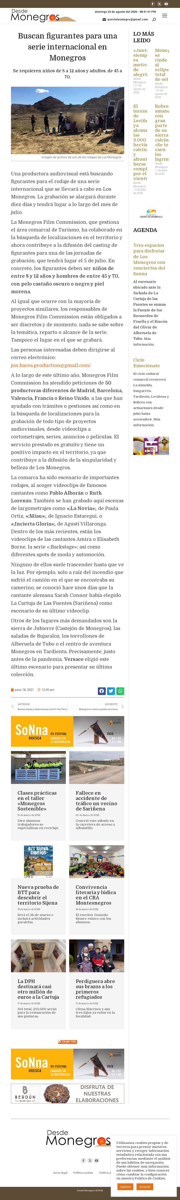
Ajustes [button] (125, 1186)
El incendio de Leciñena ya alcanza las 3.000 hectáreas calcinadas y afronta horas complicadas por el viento (147, 142)
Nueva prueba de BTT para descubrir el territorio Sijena (38, 895)
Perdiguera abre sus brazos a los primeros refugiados (95, 989)
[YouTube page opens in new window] (166, 4)
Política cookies (83, 1172)
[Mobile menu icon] (164, 15)
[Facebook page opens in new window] (152, 4)
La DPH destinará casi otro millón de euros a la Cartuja (38, 989)
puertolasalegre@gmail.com (128, 19)
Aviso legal (60, 1172)
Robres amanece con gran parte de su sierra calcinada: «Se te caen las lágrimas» (166, 133)
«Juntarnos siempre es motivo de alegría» (146, 62)
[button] (102, 691)
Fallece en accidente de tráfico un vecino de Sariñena (96, 801)
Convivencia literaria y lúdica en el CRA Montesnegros (96, 895)
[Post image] (38, 767)
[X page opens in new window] (159, 4)
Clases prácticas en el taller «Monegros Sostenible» (37, 801)
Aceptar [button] (145, 1186)
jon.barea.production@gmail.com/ (51, 365)
